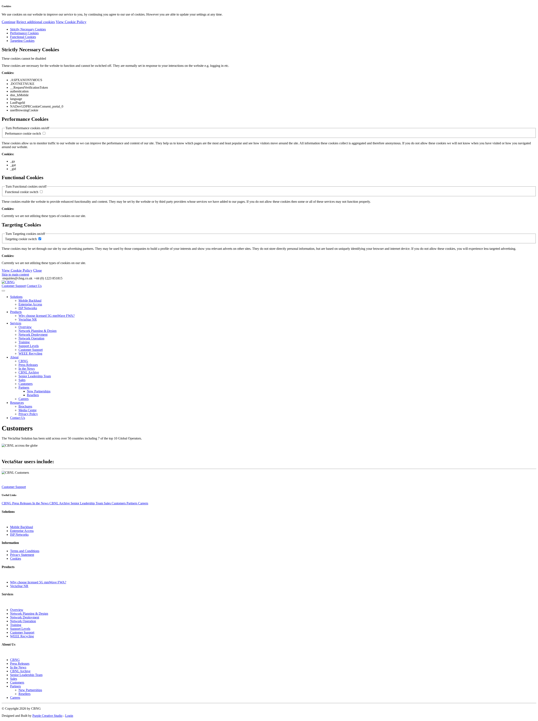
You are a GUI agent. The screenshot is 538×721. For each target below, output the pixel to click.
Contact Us (34, 286)
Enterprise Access (30, 304)
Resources (17, 402)
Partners (23, 387)
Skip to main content (15, 274)
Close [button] (37, 270)
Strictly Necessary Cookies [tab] (28, 29)
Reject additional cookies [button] (35, 22)
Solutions (16, 297)
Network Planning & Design (37, 331)
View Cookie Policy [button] (71, 22)
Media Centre (27, 410)
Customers (25, 383)
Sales (21, 380)
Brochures (25, 406)
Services (15, 323)
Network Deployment (32, 334)
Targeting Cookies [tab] (22, 40)
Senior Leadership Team (34, 376)
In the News (26, 368)
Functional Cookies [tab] (23, 37)
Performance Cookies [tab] (24, 33)
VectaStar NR (27, 319)
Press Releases (28, 365)
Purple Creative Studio (47, 715)
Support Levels (28, 346)
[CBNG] (8, 282)
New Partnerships (38, 391)
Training (24, 342)
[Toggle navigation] (3, 290)
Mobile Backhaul (29, 300)
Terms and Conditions (24, 551)
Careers (23, 399)
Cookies (15, 558)
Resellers (33, 395)
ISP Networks (27, 308)
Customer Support (14, 286)
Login (69, 715)
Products (16, 312)
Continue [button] (9, 22)
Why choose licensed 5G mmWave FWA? (46, 315)
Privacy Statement (22, 555)
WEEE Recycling (30, 353)
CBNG (23, 361)
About (14, 357)
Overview (25, 327)
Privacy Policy (28, 414)
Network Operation (31, 338)
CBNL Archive (28, 372)
